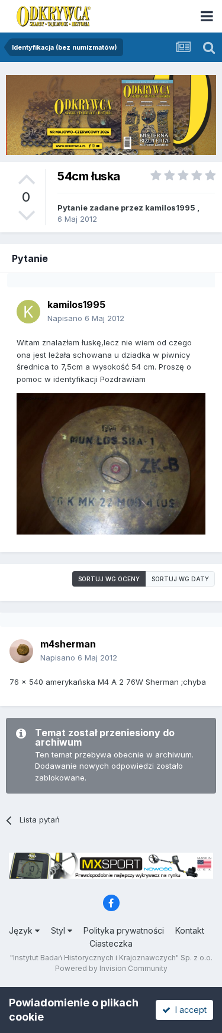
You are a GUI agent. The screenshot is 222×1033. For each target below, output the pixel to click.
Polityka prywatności (123, 930)
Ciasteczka (111, 943)
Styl (59, 930)
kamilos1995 (170, 207)
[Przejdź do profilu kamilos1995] (28, 311)
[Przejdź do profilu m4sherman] (21, 651)
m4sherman (68, 644)
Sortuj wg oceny (109, 578)
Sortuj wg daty (180, 578)
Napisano (85, 318)
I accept (188, 1010)
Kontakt (189, 930)
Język (22, 930)
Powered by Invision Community (111, 968)
